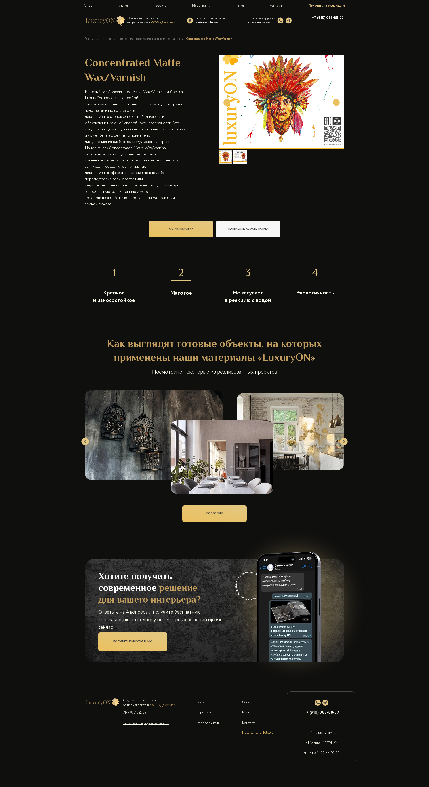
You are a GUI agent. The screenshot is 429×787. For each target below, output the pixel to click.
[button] (132, 650)
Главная (90, 39)
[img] (280, 20)
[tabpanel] (214, 447)
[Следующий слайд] (336, 102)
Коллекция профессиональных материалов (149, 39)
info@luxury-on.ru (321, 741)
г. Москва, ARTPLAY (321, 751)
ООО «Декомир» (162, 714)
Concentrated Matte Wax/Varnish (209, 39)
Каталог (106, 39)
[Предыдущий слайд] (226, 102)
